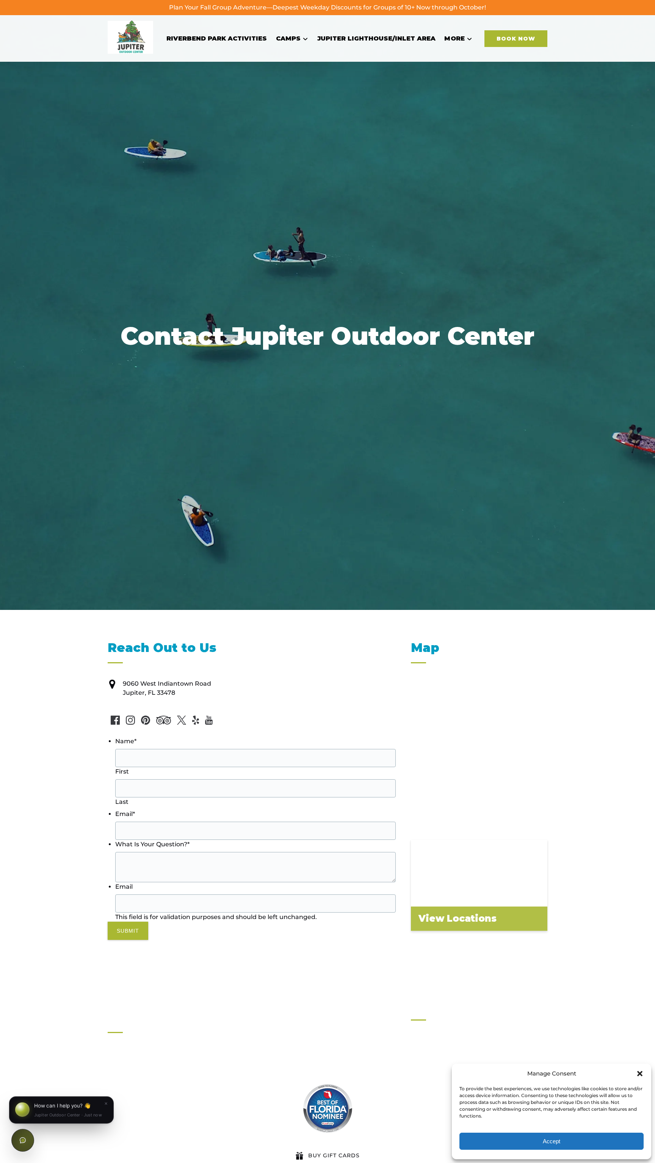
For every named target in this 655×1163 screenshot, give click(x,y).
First (122, 771)
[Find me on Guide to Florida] (327, 1108)
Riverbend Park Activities (216, 38)
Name (125, 741)
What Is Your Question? (152, 844)
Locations (426, 1059)
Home (420, 1040)
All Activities (429, 1050)
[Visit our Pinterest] (145, 720)
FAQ (417, 1086)
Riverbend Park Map (443, 1104)
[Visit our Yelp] (195, 720)
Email (125, 814)
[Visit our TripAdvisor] (163, 720)
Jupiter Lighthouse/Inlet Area (376, 38)
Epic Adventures (436, 1122)
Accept (551, 1141)
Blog (418, 1077)
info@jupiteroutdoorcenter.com (171, 1084)
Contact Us (428, 1095)
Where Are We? (435, 1113)
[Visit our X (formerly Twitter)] (181, 720)
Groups (422, 1068)
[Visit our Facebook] (115, 720)
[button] (640, 1073)
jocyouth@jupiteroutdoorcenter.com (179, 1114)
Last (121, 801)
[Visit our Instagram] (130, 720)
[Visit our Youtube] (209, 720)
